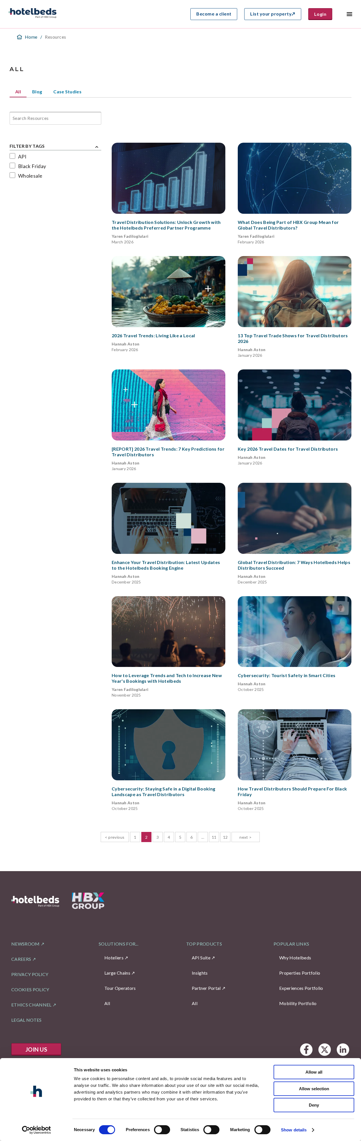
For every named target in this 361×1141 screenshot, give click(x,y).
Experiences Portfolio (301, 988)
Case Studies (67, 91)
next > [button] (245, 837)
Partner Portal (206, 988)
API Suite (201, 957)
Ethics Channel (31, 1004)
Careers (21, 959)
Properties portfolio (299, 972)
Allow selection (314, 1088)
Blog (37, 91)
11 (214, 837)
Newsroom (25, 943)
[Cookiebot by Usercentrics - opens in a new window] (36, 1130)
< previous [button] (115, 837)
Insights (200, 972)
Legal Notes (26, 1020)
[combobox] (13, 118)
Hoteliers (114, 957)
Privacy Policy (29, 974)
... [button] (202, 837)
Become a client (213, 13)
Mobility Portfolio (298, 1003)
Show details (294, 1129)
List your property (271, 13)
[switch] (162, 1129)
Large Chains (117, 972)
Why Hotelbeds (295, 957)
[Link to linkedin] (342, 1049)
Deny (314, 1105)
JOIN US (36, 1049)
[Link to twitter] (324, 1049)
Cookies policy (30, 989)
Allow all (313, 1072)
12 (225, 837)
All (18, 91)
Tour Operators (120, 988)
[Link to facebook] (306, 1049)
